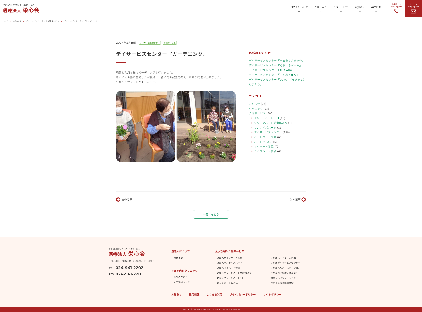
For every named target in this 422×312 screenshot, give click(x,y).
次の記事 (295, 199)
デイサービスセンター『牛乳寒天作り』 (274, 75)
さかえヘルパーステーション (285, 267)
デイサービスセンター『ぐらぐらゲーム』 (275, 65)
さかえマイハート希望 (228, 267)
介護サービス (257, 113)
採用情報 (194, 294)
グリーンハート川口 (266, 118)
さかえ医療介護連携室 (282, 283)
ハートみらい (262, 142)
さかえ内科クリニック (184, 271)
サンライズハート (265, 127)
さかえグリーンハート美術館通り (234, 272)
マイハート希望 (264, 146)
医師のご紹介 (181, 277)
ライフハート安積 (265, 151)
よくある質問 (214, 294)
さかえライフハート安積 (229, 257)
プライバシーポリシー (242, 294)
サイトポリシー (272, 294)
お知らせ (17, 21)
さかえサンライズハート (229, 262)
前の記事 (127, 199)
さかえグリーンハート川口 (230, 278)
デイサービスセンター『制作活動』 (271, 70)
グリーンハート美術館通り (270, 123)
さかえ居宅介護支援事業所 (284, 272)
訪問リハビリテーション (283, 278)
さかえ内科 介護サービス (229, 251)
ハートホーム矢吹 (265, 137)
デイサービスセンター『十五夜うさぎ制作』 (277, 60)
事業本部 (178, 257)
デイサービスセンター (268, 132)
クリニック (256, 108)
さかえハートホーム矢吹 (283, 257)
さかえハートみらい (227, 283)
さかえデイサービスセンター (286, 262)
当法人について (180, 251)
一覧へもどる (211, 214)
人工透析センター (183, 282)
